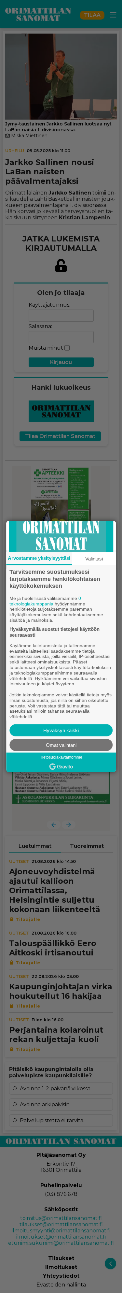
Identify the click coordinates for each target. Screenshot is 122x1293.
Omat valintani (61, 745)
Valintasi (94, 558)
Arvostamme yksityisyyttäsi (39, 558)
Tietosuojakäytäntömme (61, 757)
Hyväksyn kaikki (61, 730)
